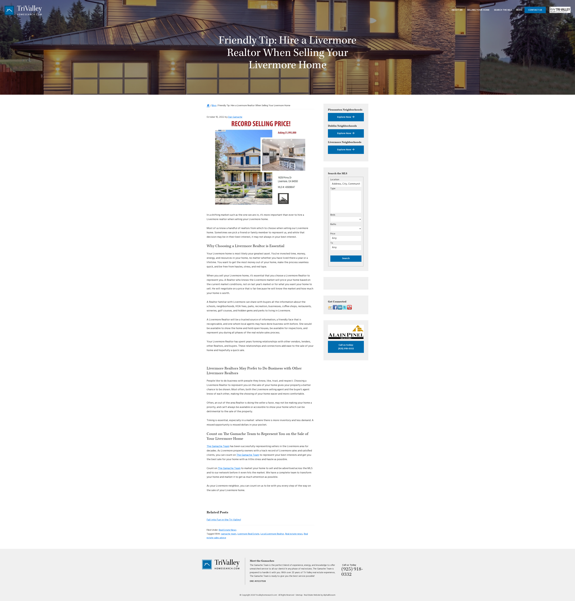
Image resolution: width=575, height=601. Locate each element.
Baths (333, 224)
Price (332, 234)
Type (332, 189)
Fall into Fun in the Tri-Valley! (224, 520)
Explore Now (344, 117)
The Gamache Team (218, 446)
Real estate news (294, 534)
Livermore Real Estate (248, 534)
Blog (214, 106)
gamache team (228, 534)
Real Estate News (227, 530)
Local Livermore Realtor (272, 534)
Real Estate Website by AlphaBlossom (319, 595)
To (331, 243)
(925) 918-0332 (346, 347)
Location (334, 180)
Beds (332, 215)
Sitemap (299, 595)
